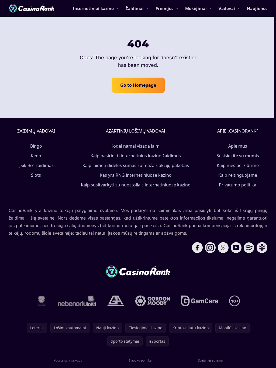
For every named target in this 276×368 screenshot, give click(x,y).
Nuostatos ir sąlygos (67, 360)
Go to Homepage (138, 85)
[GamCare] (199, 301)
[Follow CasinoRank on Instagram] (210, 247)
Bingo (36, 146)
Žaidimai (135, 8)
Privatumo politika (237, 185)
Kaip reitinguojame (237, 175)
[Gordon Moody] (152, 301)
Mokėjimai (196, 8)
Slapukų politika (140, 360)
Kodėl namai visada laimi (136, 146)
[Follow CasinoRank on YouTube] (236, 247)
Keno (36, 156)
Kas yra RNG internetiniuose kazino (136, 175)
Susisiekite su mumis (237, 156)
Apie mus (237, 146)
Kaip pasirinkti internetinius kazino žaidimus (136, 156)
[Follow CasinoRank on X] (223, 247)
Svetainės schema (210, 360)
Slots (36, 175)
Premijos (164, 8)
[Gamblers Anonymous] (115, 301)
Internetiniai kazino (93, 8)
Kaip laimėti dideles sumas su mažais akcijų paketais (135, 165)
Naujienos (257, 8)
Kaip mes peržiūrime (238, 165)
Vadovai (227, 8)
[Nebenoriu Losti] (77, 301)
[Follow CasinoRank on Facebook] (197, 247)
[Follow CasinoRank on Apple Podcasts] (262, 247)
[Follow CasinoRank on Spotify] (249, 247)
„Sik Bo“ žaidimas (36, 165)
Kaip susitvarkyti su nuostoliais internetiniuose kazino (136, 185)
